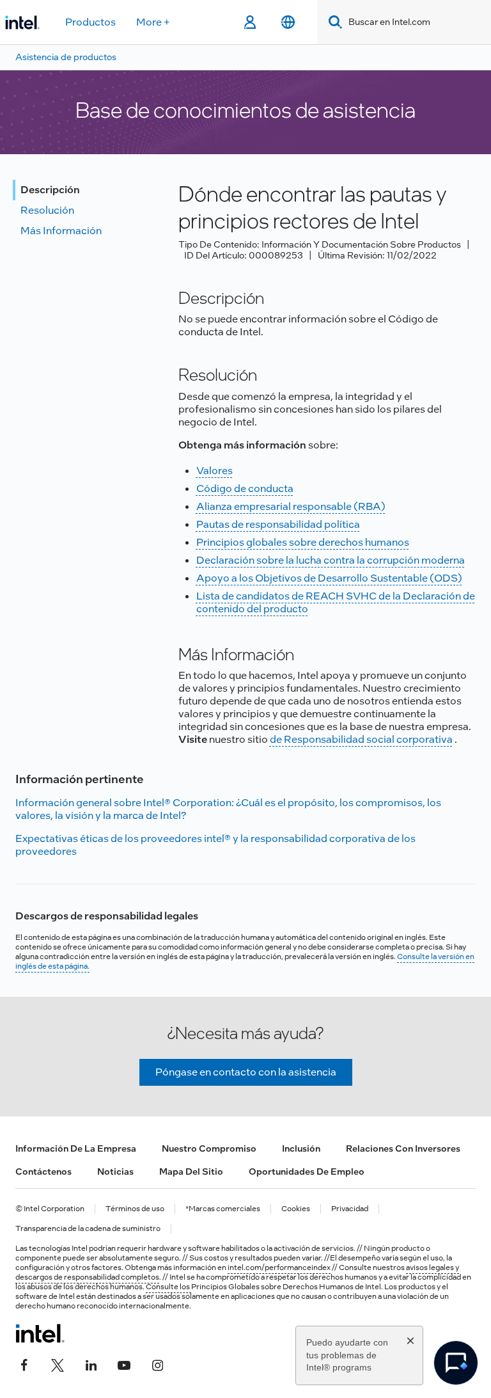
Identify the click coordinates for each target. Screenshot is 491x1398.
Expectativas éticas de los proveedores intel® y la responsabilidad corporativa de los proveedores (215, 845)
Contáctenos (43, 1171)
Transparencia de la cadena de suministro (87, 1229)
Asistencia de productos (65, 57)
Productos (90, 22)
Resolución (47, 210)
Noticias (115, 1171)
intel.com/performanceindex (279, 1267)
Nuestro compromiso (209, 1148)
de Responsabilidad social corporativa (361, 739)
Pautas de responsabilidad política (278, 524)
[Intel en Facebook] (24, 1364)
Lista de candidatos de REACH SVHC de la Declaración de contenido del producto (335, 602)
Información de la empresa (75, 1148)
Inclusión (301, 1148)
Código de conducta (244, 488)
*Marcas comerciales (222, 1209)
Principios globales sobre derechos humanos (302, 542)
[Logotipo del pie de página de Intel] (40, 1333)
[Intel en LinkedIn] (91, 1364)
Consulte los (168, 1287)
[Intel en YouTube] (124, 1364)
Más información (61, 230)
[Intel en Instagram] (157, 1364)
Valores (214, 470)
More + (153, 22)
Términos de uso (134, 1209)
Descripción (50, 189)
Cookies (295, 1209)
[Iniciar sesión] (250, 22)
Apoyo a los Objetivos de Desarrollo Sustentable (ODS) (329, 578)
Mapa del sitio (191, 1171)
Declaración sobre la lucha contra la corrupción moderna (330, 560)
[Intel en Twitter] (57, 1364)
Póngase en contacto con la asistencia (245, 1072)
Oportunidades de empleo (306, 1171)
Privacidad (349, 1209)
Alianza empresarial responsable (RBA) (291, 506)
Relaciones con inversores (403, 1148)
